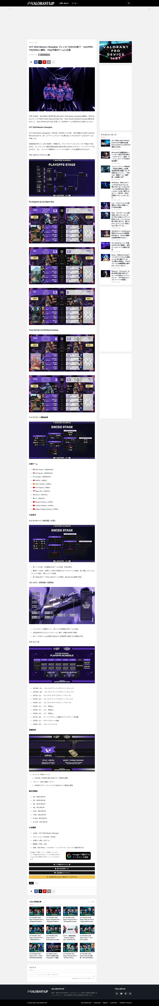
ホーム (31, 42)
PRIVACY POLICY (126, 1003)
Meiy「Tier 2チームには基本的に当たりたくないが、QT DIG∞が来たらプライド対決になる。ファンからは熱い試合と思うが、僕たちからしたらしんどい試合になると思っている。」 (121, 219)
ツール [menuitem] (74, 3)
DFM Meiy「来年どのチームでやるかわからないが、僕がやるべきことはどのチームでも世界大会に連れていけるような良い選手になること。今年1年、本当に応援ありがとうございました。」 (121, 190)
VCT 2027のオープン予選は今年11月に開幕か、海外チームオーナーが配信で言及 (121, 246)
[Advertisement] (115, 97)
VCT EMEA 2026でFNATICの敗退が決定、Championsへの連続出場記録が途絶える (53, 956)
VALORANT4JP (86, 1003)
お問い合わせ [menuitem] (63, 3)
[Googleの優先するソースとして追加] (78, 856)
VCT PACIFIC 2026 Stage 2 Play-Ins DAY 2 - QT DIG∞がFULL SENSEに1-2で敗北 (70, 956)
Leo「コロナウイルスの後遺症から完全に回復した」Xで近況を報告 (121, 205)
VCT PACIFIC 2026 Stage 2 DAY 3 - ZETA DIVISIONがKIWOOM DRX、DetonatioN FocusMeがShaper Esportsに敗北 (35, 956)
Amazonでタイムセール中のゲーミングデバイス (63, 877)
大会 (36, 42)
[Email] (49, 62)
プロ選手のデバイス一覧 (63, 864)
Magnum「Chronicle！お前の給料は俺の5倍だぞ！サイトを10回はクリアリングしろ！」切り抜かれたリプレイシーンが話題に (121, 275)
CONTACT (113, 1003)
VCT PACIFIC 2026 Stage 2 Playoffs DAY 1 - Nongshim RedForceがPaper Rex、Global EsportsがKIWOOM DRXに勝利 (53, 920)
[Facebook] (36, 62)
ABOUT (105, 1003)
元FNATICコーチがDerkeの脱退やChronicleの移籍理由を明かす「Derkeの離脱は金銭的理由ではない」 (121, 234)
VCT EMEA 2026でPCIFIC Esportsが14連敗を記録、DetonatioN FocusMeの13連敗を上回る (121, 144)
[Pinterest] (44, 62)
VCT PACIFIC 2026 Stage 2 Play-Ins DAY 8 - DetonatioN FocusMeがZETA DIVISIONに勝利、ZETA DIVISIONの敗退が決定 (87, 920)
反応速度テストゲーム (63, 873)
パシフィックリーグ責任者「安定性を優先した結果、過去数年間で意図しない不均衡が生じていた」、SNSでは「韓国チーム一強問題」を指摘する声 (121, 172)
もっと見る (91, 902)
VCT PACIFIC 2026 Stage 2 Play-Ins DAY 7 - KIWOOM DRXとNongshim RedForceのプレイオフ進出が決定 (36, 938)
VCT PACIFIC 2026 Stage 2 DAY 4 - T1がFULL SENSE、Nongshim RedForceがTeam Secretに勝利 (87, 938)
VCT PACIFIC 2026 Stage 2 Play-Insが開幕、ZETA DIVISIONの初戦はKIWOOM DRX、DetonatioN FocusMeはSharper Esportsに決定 (87, 956)
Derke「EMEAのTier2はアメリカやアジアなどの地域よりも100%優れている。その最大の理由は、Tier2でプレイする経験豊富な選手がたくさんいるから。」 (121, 260)
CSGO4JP (97, 1003)
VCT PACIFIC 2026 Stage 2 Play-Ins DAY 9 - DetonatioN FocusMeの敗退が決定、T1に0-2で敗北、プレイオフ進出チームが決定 (70, 920)
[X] (40, 62)
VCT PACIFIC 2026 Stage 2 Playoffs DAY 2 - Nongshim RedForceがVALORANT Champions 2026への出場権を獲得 (36, 920)
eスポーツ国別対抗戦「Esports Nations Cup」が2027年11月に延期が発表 (70, 938)
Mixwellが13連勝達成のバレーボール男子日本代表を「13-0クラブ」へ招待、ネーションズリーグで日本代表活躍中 (121, 157)
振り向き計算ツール (63, 868)
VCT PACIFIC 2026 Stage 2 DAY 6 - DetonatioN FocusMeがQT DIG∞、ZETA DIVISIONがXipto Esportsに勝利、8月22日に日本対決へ (53, 938)
